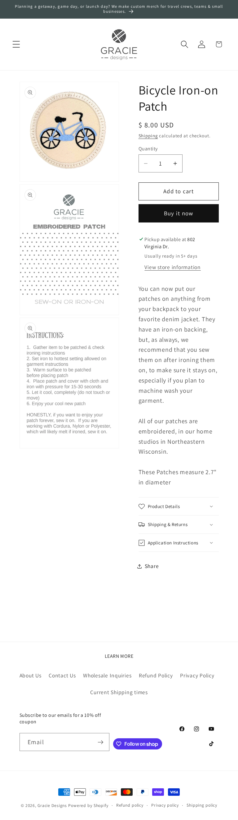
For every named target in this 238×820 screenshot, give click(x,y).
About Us (31, 675)
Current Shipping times (119, 692)
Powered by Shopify (88, 805)
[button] (16, 44)
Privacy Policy (197, 675)
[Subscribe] (100, 742)
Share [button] (152, 566)
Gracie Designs (52, 805)
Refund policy (129, 805)
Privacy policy (165, 805)
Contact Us (62, 675)
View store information (172, 267)
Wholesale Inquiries (107, 675)
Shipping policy (202, 805)
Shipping (148, 136)
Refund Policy (156, 675)
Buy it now (178, 213)
